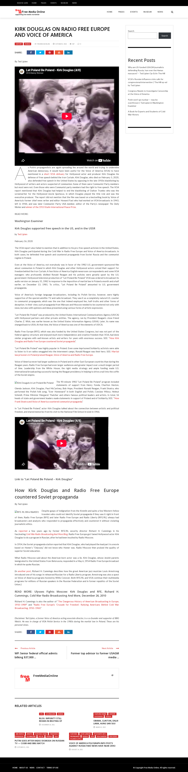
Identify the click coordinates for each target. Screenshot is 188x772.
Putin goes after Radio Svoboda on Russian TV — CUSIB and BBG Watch (39, 742)
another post (24, 571)
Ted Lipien (22, 234)
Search (131, 31)
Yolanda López (76, 739)
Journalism (50, 714)
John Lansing (85, 734)
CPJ (41, 714)
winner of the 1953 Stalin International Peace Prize (51, 207)
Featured (73, 734)
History (19, 44)
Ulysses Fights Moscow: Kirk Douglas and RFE (68, 591)
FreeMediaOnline (43, 44)
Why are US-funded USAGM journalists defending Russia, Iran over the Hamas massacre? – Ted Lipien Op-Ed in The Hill (146, 70)
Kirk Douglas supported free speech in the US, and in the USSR (55, 228)
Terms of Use (52, 767)
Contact (40, 767)
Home (34, 3)
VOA (56, 736)
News (74, 3)
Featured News (100, 714)
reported (23, 531)
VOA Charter (101, 736)
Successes (99, 716)
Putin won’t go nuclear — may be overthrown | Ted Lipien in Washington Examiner (146, 102)
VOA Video (113, 736)
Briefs (29, 734)
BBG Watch (20, 734)
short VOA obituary (54, 174)
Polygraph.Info (100, 734)
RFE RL (41, 736)
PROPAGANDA (74, 736)
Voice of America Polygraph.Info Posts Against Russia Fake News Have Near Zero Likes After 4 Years (92, 746)
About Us (23, 767)
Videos (108, 716)
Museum (64, 3)
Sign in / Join (22, 3)
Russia (27, 44)
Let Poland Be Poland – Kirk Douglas (48, 479)
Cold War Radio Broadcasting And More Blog (47, 534)
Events (53, 3)
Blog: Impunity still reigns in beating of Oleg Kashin (50, 721)
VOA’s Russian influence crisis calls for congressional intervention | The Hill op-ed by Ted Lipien (147, 82)
